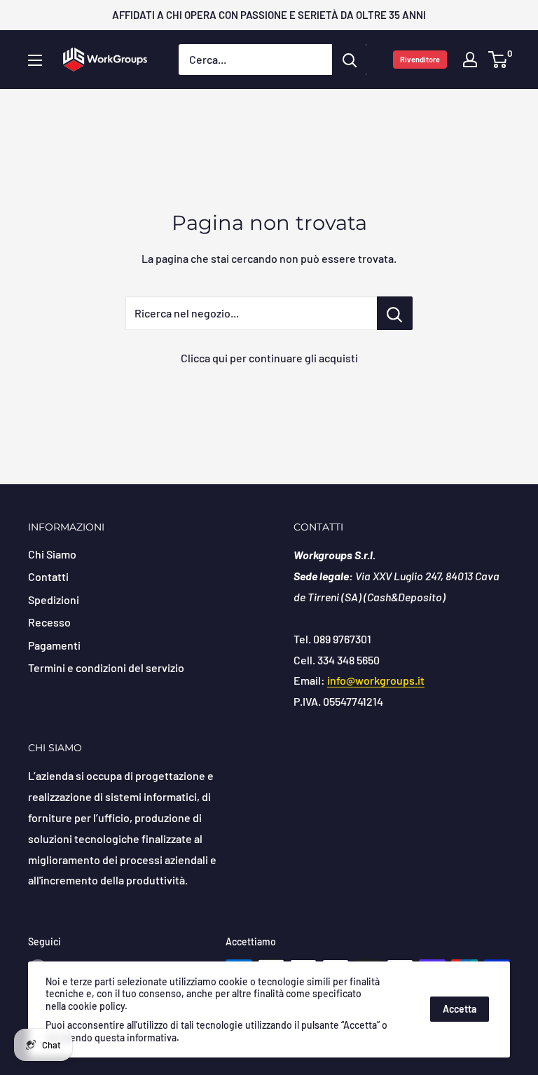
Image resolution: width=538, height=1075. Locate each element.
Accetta (459, 1009)
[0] (498, 59)
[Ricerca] (349, 59)
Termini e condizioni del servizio (106, 667)
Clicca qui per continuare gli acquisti (269, 357)
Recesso (49, 622)
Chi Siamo (52, 554)
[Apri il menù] (35, 60)
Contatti (48, 576)
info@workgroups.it (376, 680)
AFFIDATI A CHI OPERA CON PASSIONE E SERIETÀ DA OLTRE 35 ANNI (269, 14)
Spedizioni (53, 599)
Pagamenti (54, 645)
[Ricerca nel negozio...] (395, 313)
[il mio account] (470, 59)
